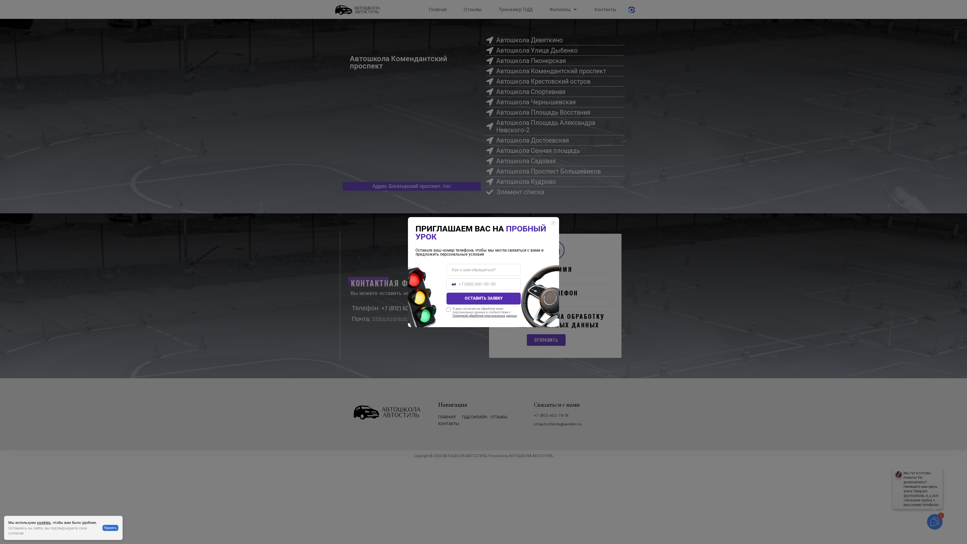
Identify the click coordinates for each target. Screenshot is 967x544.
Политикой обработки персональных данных (485, 316)
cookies (44, 522)
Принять (110, 528)
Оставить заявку (484, 298)
